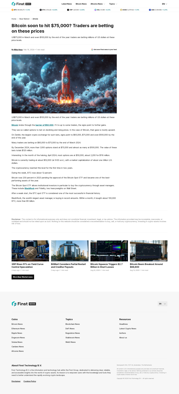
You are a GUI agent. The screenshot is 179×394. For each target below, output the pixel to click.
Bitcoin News (81, 4)
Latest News (67, 4)
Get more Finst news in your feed (105, 49)
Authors (122, 333)
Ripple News (17, 333)
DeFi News (70, 329)
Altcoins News (97, 4)
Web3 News (71, 342)
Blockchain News (73, 324)
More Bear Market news (23, 277)
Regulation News (73, 333)
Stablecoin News (73, 338)
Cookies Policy (30, 381)
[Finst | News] (21, 4)
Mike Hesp (18, 50)
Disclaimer (16, 381)
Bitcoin (15, 125)
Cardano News (18, 347)
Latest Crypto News (127, 329)
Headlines (123, 324)
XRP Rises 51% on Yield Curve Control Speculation (27, 265)
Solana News (17, 342)
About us (123, 338)
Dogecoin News (18, 338)
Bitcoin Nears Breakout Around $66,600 (146, 265)
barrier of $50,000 (44, 125)
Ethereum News (18, 329)
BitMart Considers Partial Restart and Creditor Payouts (68, 265)
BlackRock (29, 188)
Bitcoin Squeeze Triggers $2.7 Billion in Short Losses (106, 265)
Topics (112, 4)
